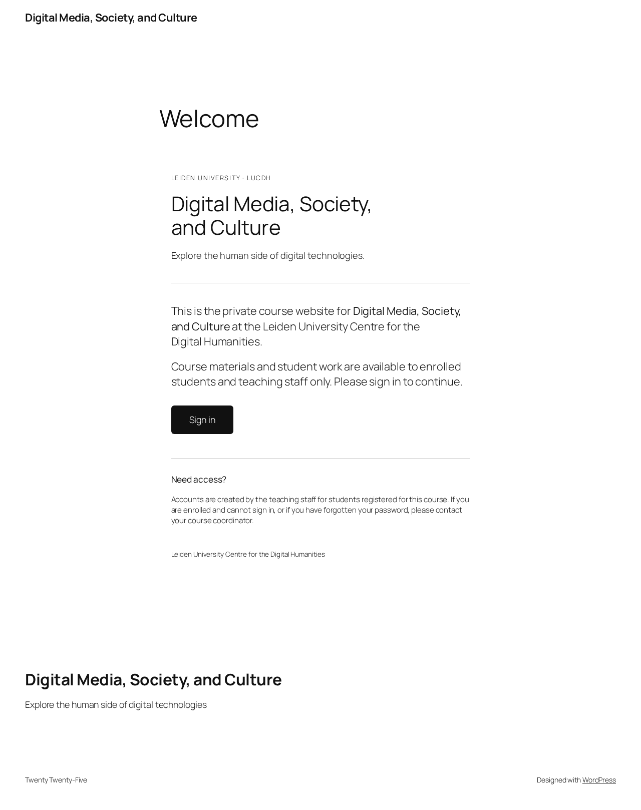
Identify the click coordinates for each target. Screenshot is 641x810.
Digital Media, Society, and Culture (111, 17)
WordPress (599, 779)
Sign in (202, 420)
